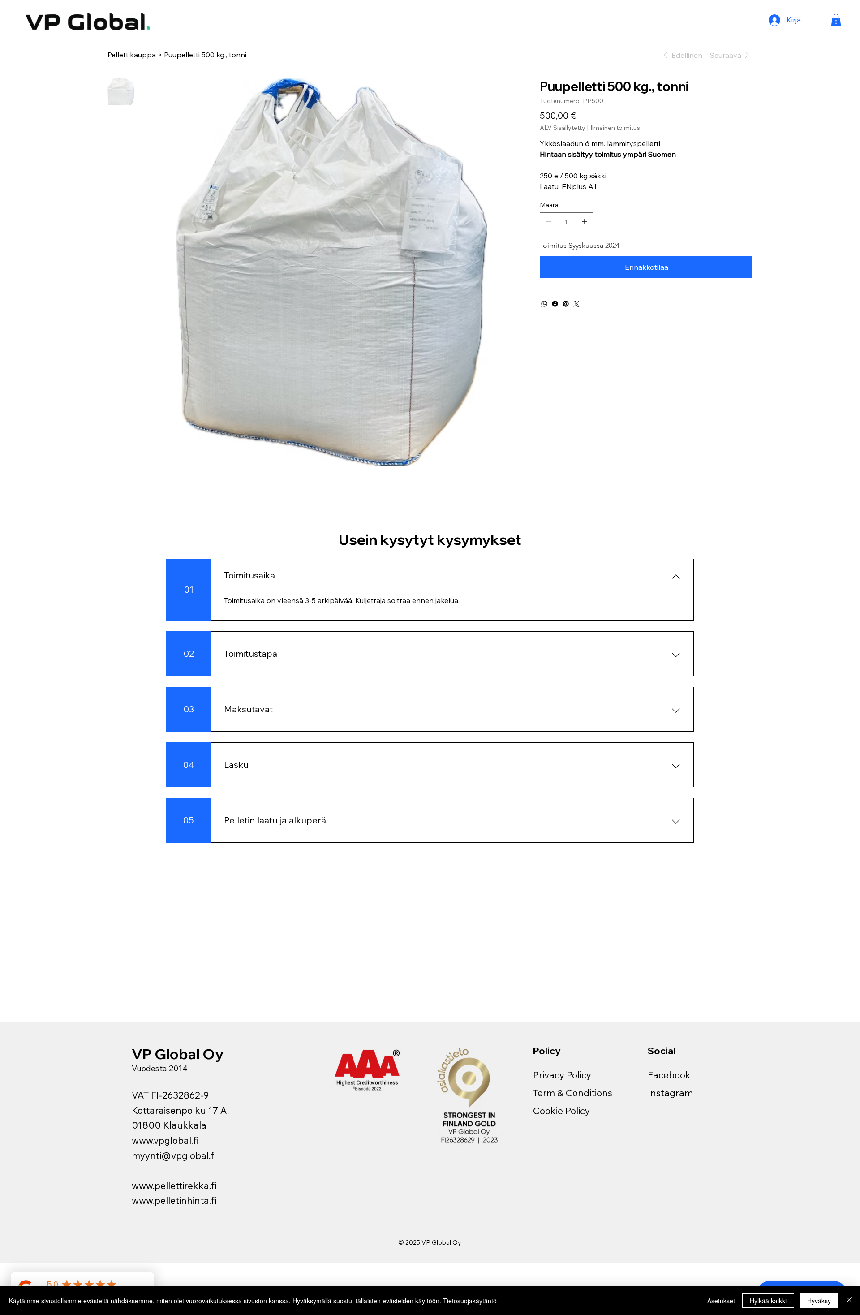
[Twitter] (576, 303)
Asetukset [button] (721, 1300)
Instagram (670, 1093)
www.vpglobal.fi (165, 1140)
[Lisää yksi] (584, 221)
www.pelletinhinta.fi (174, 1200)
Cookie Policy (561, 1111)
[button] (836, 20)
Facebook (669, 1075)
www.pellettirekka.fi (174, 1185)
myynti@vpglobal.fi (174, 1155)
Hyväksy (819, 1300)
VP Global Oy (179, 1054)
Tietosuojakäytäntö (470, 1300)
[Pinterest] (565, 303)
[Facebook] (554, 303)
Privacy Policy (562, 1075)
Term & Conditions (572, 1093)
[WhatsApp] (544, 303)
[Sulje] (849, 1300)
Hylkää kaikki (768, 1300)
